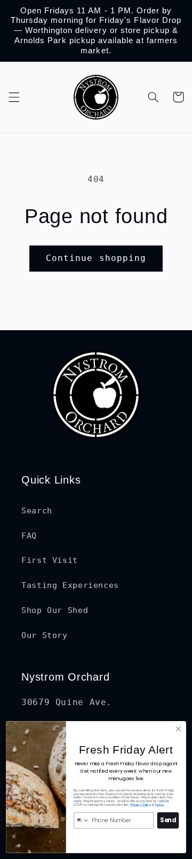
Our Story (44, 635)
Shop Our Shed (54, 610)
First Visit (49, 560)
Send (167, 820)
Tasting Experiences (70, 585)
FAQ (29, 535)
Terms (159, 804)
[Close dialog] (178, 729)
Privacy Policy (140, 804)
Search (36, 510)
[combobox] (81, 820)
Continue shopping (96, 258)
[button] (14, 97)
